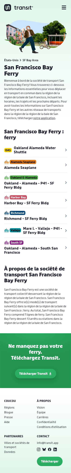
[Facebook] (49, 449)
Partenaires (13, 436)
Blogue (8, 412)
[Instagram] (38, 449)
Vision (41, 407)
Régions (9, 407)
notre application (44, 118)
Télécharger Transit (33, 373)
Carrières (42, 417)
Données (9, 452)
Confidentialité (46, 422)
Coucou (10, 401)
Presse (8, 417)
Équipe (41, 412)
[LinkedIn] (55, 449)
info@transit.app (47, 443)
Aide (7, 422)
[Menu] (64, 8)
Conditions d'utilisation (51, 427)
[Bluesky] (44, 449)
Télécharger (49, 461)
